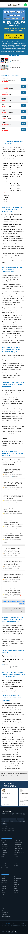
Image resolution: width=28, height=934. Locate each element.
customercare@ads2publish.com (11, 667)
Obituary (4, 823)
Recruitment (12, 819)
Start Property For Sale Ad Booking (14, 36)
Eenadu (3, 854)
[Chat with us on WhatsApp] (25, 4)
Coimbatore (4, 882)
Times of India (4, 840)
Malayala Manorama (6, 858)
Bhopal (3, 878)
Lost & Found (22, 821)
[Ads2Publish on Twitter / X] (12, 931)
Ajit (2, 862)
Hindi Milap (4, 852)
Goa (2, 884)
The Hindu (3, 842)
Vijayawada (3, 898)
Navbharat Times (18, 864)
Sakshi (15, 854)
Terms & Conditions (6, 916)
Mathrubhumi (17, 858)
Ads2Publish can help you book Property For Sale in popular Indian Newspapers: (14, 775)
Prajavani (3, 865)
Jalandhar (3, 888)
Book (23, 79)
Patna (15, 894)
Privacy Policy (5, 912)
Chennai (16, 880)
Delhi (15, 882)
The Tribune (4, 844)
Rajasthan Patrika (18, 848)
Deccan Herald (17, 844)
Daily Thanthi (17, 860)
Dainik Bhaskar (17, 846)
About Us (4, 907)
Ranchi (15, 896)
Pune (2, 896)
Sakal (2, 856)
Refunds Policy (5, 914)
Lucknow (3, 892)
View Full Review (5, 804)
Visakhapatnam (17, 898)
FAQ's (3, 908)
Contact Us (4, 910)
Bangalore (16, 876)
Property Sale (20, 819)
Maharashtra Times (5, 864)
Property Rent (5, 821)
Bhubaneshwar (17, 878)
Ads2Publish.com (8, 923)
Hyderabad (3, 886)
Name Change (14, 821)
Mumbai (16, 892)
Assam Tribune (4, 846)
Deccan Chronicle (18, 842)
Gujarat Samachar (5, 860)
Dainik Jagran (4, 848)
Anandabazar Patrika (19, 852)
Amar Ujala (16, 850)
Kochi (2, 890)
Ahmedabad (4, 876)
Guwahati (16, 884)
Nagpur (3, 894)
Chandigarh (4, 880)
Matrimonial (5, 819)
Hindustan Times (18, 840)
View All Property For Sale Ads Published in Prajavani (14, 602)
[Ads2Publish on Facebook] (9, 931)
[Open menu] (2, 5)
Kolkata (16, 890)
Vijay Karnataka (4, 867)
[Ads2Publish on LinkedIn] (15, 931)
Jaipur (15, 888)
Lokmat (16, 856)
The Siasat (16, 862)
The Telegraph (17, 865)
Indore (15, 886)
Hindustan (3, 850)
